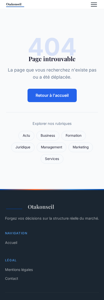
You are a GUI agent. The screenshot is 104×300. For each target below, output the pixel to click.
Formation (74, 135)
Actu (26, 135)
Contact (11, 278)
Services (52, 159)
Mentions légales (19, 269)
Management (51, 147)
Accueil (11, 242)
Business (48, 135)
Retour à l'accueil (52, 95)
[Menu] (94, 5)
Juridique (22, 147)
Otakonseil (41, 206)
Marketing (81, 147)
